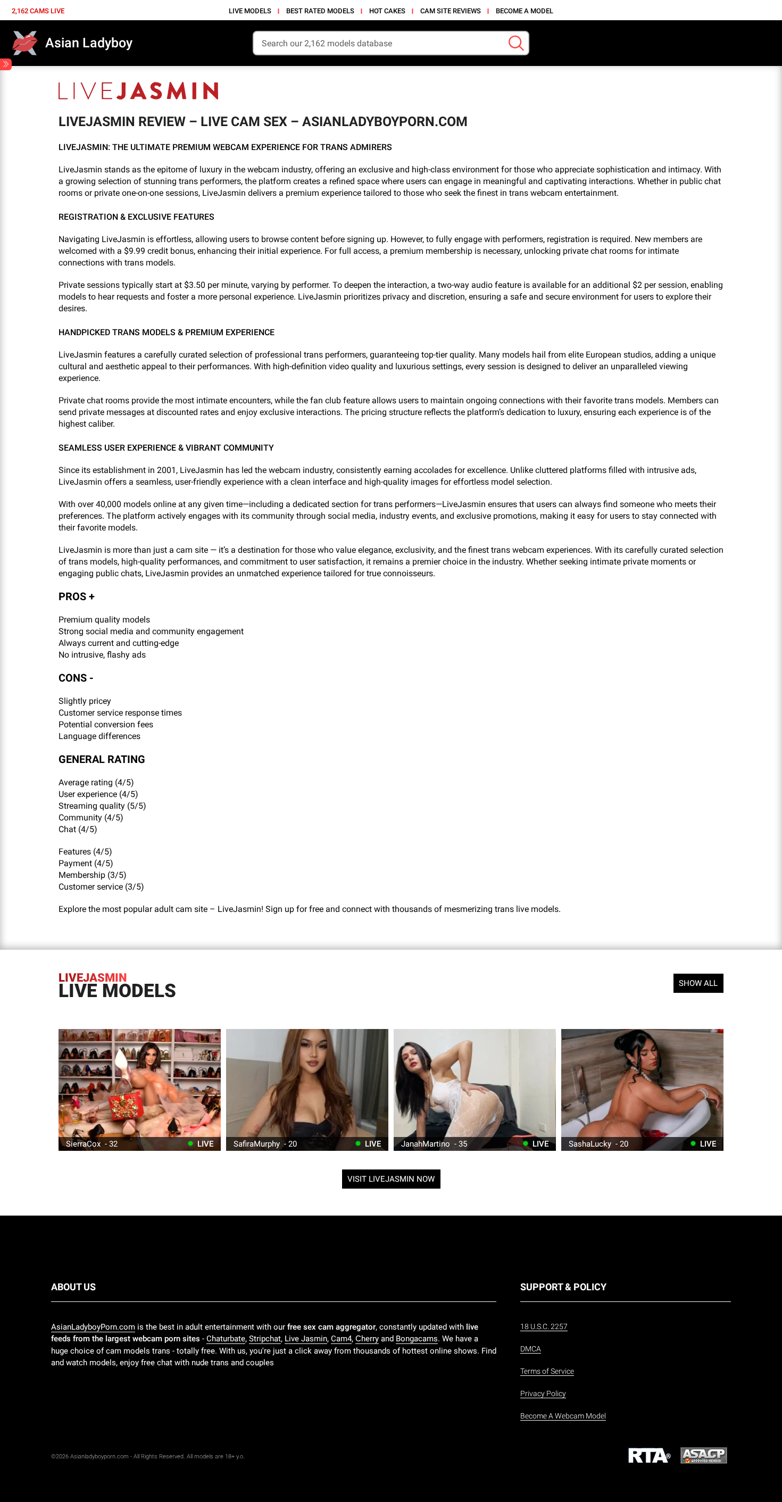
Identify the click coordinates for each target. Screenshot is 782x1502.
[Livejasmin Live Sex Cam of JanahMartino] (475, 1090)
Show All (698, 983)
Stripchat (265, 1338)
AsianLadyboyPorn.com (93, 1327)
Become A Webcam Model (563, 1416)
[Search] (516, 43)
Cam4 (341, 1338)
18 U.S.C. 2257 (544, 1326)
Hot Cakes (387, 11)
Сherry (367, 1338)
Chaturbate (225, 1338)
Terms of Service (547, 1371)
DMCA (530, 1349)
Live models (250, 11)
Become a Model (524, 11)
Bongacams (417, 1338)
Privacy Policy (543, 1393)
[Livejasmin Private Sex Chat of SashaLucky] (642, 1090)
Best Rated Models (320, 11)
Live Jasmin (306, 1338)
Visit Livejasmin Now (391, 1179)
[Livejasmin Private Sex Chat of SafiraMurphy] (307, 1090)
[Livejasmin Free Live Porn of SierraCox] (140, 1090)
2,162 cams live (38, 11)
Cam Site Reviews (450, 11)
